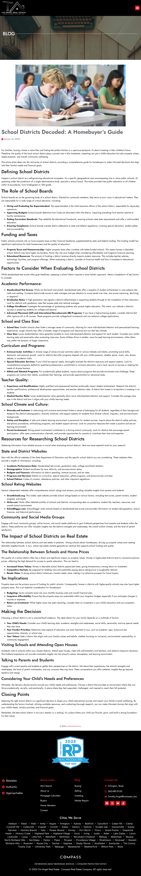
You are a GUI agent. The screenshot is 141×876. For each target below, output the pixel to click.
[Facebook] (107, 803)
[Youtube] (118, 803)
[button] (137, 8)
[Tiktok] (123, 803)
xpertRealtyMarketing (73, 726)
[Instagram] (112, 803)
